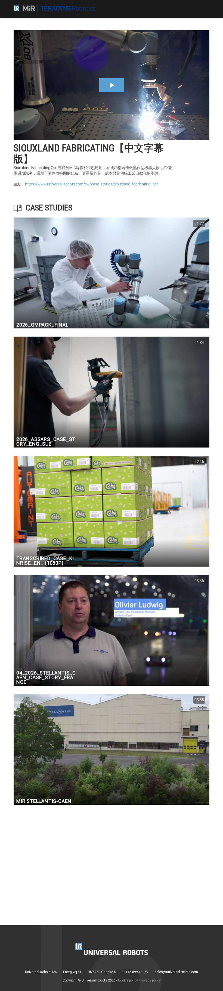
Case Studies (49, 207)
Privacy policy (150, 980)
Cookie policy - (129, 980)
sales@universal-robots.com (176, 972)
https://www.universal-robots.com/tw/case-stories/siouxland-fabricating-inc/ (91, 184)
